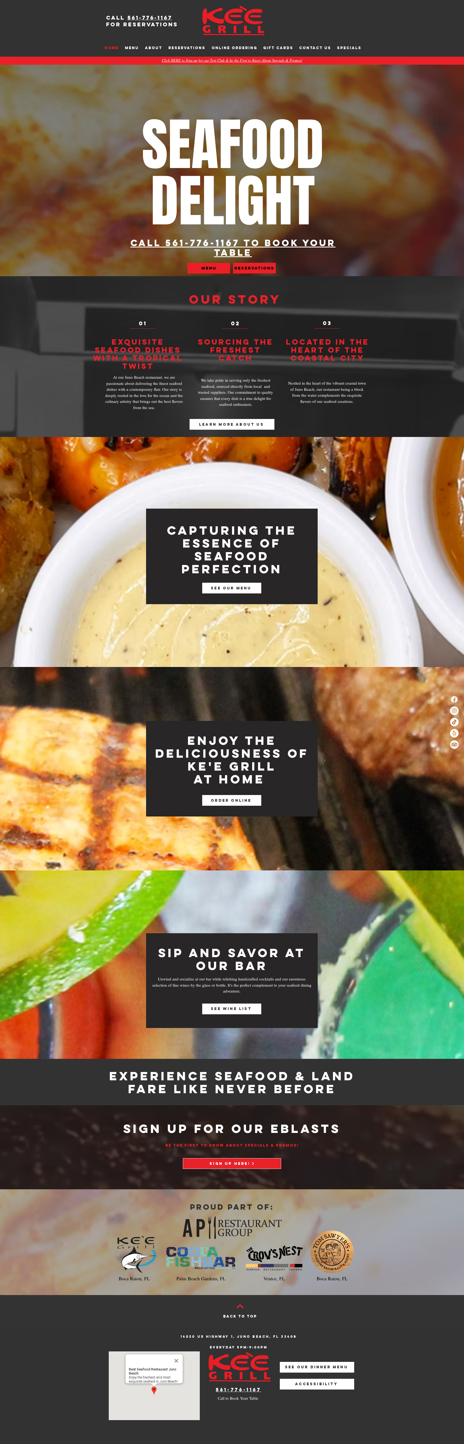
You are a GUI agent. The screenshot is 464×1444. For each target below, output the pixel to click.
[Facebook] (454, 699)
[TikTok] (454, 722)
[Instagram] (454, 710)
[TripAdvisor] (454, 744)
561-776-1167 (149, 17)
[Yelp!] (454, 733)
